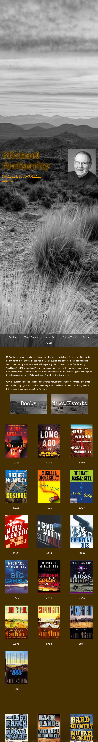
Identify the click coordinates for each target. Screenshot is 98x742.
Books (12, 337)
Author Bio (50, 337)
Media (85, 337)
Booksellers (69, 337)
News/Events (31, 337)
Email (49, 343)
